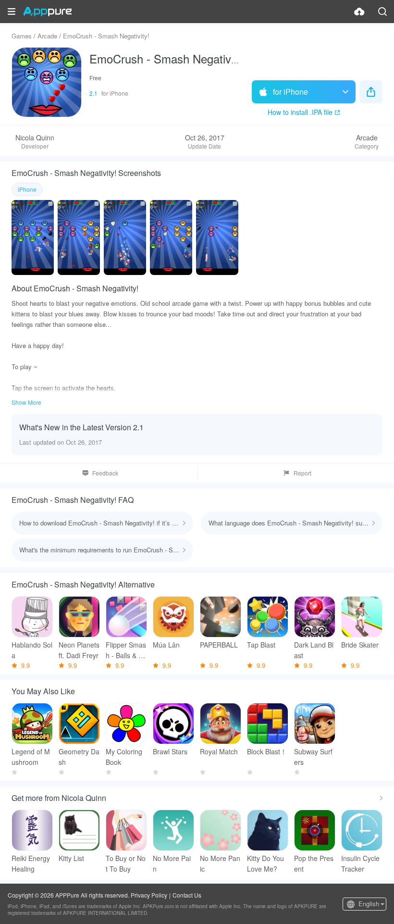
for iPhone (290, 91)
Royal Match (219, 751)
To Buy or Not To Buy (126, 863)
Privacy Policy (149, 895)
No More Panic (220, 863)
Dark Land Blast (313, 650)
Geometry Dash (79, 757)
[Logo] (47, 11)
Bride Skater (360, 644)
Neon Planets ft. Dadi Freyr (79, 650)
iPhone (27, 189)
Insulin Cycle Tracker (360, 863)
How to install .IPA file (300, 112)
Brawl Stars (170, 751)
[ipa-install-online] (359, 11)
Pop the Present (313, 863)
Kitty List (71, 858)
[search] (382, 11)
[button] (11, 11)
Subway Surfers (313, 757)
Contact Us (186, 895)
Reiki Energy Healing (31, 863)
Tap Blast (261, 644)
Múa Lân (166, 644)
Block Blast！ (267, 751)
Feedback (105, 473)
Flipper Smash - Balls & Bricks (126, 650)
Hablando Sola (32, 650)
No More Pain (172, 863)
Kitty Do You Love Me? (265, 863)
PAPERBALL (219, 644)
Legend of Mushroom (31, 757)
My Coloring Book (124, 757)
